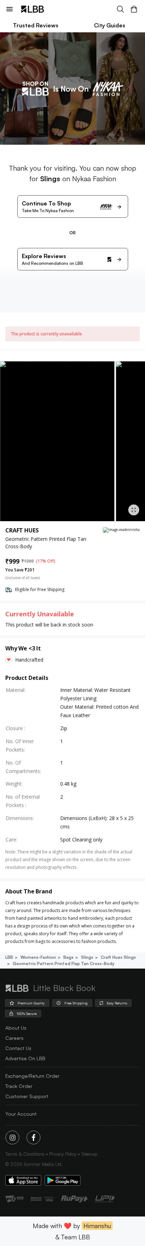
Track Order (18, 1086)
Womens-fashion (38, 957)
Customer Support (26, 1096)
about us (15, 1028)
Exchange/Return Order (32, 1076)
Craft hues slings (118, 957)
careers (14, 1038)
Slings (87, 957)
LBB (9, 957)
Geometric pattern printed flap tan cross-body (63, 963)
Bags (68, 957)
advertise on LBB (25, 1058)
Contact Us (18, 1048)
